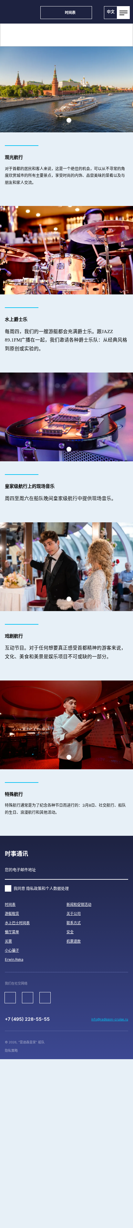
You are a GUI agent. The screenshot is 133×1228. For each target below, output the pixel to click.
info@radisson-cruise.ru (109, 1019)
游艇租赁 (12, 913)
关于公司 (73, 913)
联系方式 (73, 923)
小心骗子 (12, 950)
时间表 (10, 904)
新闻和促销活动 (78, 904)
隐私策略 (11, 1050)
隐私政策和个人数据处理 (47, 888)
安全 (70, 932)
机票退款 (73, 941)
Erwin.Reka (14, 959)
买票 (8, 941)
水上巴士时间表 (17, 923)
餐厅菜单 (12, 932)
